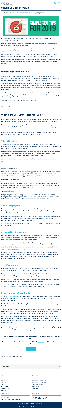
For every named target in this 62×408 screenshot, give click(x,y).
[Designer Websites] (7, 3)
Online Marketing (22, 13)
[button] (33, 398)
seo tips (9, 356)
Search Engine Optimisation (37, 13)
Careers (3, 382)
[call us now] (55, 3)
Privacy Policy (5, 386)
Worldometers (14, 296)
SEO (5, 356)
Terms (3, 384)
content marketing (17, 356)
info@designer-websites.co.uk (10, 400)
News (14, 13)
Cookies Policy (5, 388)
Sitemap (4, 390)
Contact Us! (31, 349)
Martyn (6, 13)
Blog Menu (6, 366)
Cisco (24, 243)
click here (41, 342)
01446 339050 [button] (5, 398)
